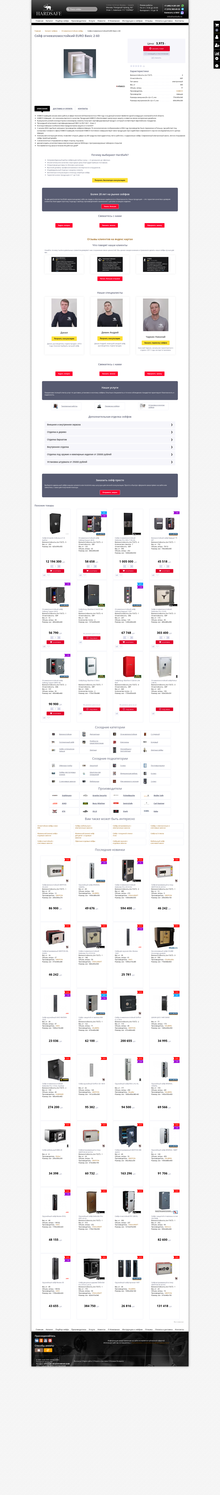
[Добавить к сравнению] (44, 575)
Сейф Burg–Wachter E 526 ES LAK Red (127, 681)
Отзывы (149, 21)
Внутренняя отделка (58, 447)
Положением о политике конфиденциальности (150, 1343)
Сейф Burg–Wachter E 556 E (89, 680)
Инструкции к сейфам (132, 21)
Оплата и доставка (164, 21)
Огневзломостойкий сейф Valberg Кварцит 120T (125, 610)
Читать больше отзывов (110, 279)
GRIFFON (59, 895)
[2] (134, 66)
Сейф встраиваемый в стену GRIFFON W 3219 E (162, 1283)
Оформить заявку (154, 225)
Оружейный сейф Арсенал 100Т (127, 1282)
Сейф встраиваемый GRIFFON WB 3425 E (128, 1151)
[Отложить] (48, 575)
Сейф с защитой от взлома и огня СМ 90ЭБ (164, 1217)
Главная (39, 21)
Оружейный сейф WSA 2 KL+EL (127, 1084)
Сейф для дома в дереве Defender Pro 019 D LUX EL (92, 1283)
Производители (78, 21)
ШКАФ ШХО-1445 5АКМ (160, 1017)
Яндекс (123, 5)
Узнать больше (110, 206)
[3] (136, 66)
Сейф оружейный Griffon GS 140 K (92, 1084)
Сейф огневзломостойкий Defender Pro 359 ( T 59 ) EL (125, 539)
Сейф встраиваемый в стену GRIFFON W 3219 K (90, 1151)
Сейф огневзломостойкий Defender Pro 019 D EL (89, 952)
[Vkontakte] (37, 1340)
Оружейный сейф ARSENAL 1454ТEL (162, 1085)
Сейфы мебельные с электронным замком (83, 826)
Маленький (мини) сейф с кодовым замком (47, 834)
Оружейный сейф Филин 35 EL (54, 1216)
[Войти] (217, 37)
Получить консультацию (64, 339)
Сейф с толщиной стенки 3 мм (122, 834)
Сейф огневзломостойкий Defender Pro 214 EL (161, 610)
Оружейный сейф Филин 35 (53, 1282)
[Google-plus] (50, 1340)
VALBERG (95, 893)
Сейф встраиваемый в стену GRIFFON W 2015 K (162, 886)
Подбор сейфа (62, 21)
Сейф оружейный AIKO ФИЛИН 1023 (54, 1018)
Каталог (49, 21)
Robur (58, 1156)
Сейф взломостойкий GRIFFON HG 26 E (54, 886)
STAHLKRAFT (133, 895)
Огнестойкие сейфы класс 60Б (47, 826)
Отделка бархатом (57, 439)
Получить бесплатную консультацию (110, 180)
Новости (101, 21)
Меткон (168, 1227)
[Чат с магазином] (182, 5)
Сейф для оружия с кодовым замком (120, 842)
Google (131, 5)
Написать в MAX (171, 12)
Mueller (131, 1092)
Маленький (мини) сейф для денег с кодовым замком (84, 834)
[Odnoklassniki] (41, 1340)
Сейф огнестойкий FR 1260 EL (126, 1216)
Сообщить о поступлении (158, 54)
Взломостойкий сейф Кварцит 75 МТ (164, 539)
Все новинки (179, 1322)
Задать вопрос (64, 225)
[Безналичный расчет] (48, 1350)
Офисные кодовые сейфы (85, 841)
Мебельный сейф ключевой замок (157, 842)
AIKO (130, 959)
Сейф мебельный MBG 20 (52, 1150)
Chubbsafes (169, 959)
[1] (131, 66)
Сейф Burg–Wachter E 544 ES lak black (91, 610)
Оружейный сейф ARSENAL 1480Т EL (164, 1151)
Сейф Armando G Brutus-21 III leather (53, 539)
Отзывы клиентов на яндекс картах (110, 239)
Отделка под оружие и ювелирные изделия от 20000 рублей (79, 454)
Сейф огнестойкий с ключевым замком (45, 842)
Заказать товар (158, 49)
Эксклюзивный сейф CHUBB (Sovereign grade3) (162, 952)
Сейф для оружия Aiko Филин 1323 (126, 952)
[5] (141, 66)
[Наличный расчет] (39, 1350)
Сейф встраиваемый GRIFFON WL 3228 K (55, 952)
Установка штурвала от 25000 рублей (67, 462)
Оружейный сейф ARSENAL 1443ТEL (89, 886)
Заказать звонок (108, 225)
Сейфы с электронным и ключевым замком (160, 826)
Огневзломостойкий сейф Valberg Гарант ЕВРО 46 (52, 681)
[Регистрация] (217, 45)
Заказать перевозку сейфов (155, 343)
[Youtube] (45, 1340)
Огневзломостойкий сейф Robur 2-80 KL (164, 681)
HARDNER (59, 1094)
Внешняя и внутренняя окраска (64, 424)
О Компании (114, 21)
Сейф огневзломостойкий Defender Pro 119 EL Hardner (53, 1085)
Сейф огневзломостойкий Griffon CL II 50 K (128, 1018)
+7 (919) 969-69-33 (172, 9)
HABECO (179, 91)
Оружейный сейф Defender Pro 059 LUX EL (91, 1217)
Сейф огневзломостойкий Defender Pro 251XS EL (125, 886)
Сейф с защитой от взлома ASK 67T (91, 1018)
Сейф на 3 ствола (157, 833)
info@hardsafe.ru (174, 16)
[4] (138, 66)
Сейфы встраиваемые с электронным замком (122, 826)
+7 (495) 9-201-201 (172, 5)
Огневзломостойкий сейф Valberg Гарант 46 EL (52, 610)
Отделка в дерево (56, 432)
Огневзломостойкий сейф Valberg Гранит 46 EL (89, 539)
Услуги (92, 21)
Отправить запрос (109, 492)
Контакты (179, 21)
